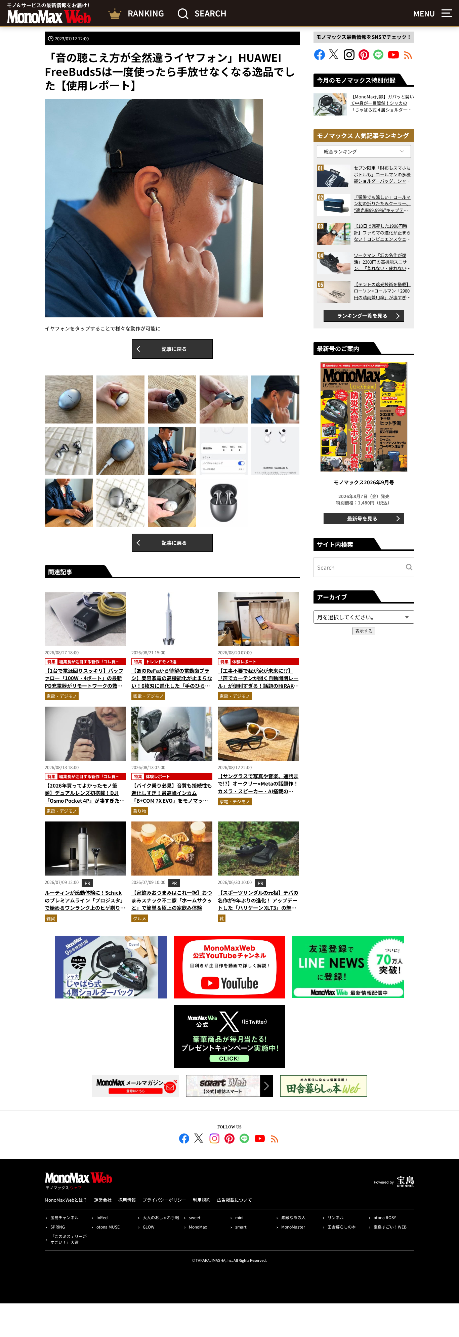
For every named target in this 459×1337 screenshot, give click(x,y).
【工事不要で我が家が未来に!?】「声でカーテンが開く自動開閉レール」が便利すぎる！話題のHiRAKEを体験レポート (258, 682)
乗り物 (139, 811)
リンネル (336, 1217)
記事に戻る (174, 348)
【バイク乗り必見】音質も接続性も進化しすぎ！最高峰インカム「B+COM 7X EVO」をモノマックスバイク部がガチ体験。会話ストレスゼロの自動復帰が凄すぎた (171, 800)
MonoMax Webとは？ (66, 1200)
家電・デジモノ (61, 696)
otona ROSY (385, 1217)
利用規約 (201, 1200)
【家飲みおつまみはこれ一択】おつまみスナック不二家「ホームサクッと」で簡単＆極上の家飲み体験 (171, 900)
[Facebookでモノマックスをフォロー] (319, 57)
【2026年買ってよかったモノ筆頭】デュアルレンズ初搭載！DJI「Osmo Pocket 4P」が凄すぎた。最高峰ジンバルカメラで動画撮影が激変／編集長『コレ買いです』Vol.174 (85, 804)
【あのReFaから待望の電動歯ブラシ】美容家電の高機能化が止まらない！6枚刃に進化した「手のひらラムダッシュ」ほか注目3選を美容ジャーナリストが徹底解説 (171, 685)
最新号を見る (362, 518)
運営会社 (103, 1200)
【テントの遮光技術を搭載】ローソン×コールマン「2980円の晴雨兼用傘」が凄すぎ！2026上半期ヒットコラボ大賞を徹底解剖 (382, 291)
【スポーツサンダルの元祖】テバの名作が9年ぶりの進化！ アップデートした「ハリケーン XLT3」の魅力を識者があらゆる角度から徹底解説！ (258, 907)
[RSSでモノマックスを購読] (275, 1139)
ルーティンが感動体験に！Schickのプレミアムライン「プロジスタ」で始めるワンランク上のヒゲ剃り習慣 (85, 904)
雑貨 (50, 918)
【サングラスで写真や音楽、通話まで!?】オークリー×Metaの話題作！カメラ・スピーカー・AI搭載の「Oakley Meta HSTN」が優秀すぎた (258, 791)
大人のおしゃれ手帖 (161, 1217)
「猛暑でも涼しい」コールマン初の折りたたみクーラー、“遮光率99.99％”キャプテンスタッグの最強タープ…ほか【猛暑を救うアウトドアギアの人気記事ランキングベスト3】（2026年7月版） (382, 204)
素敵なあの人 (293, 1217)
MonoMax (198, 1227)
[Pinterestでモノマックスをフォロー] (364, 57)
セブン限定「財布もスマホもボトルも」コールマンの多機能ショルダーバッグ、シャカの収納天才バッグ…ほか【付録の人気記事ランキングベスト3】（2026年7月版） (382, 174)
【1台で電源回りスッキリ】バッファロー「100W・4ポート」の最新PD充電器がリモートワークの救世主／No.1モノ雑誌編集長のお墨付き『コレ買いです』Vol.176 (84, 685)
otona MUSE (108, 1227)
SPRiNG (57, 1227)
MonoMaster (293, 1227)
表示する (364, 630)
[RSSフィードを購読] (408, 57)
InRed (102, 1217)
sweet (195, 1217)
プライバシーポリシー (164, 1200)
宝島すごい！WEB (390, 1227)
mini (239, 1217)
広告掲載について (234, 1200)
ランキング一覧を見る (362, 315)
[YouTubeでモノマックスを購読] (393, 57)
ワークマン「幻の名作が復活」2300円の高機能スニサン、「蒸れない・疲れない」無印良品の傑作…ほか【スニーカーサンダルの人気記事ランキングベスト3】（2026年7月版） (382, 262)
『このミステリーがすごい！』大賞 (68, 1239)
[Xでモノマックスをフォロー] (334, 57)
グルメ (139, 918)
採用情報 (127, 1200)
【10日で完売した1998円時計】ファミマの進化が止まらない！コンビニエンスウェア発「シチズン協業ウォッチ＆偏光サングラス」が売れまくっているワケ (382, 232)
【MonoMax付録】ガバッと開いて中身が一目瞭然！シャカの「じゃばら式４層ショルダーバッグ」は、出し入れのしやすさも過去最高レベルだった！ (382, 103)
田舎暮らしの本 (342, 1227)
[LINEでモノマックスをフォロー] (378, 57)
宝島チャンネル (64, 1217)
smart (241, 1227)
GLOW (149, 1227)
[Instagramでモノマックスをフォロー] (349, 57)
